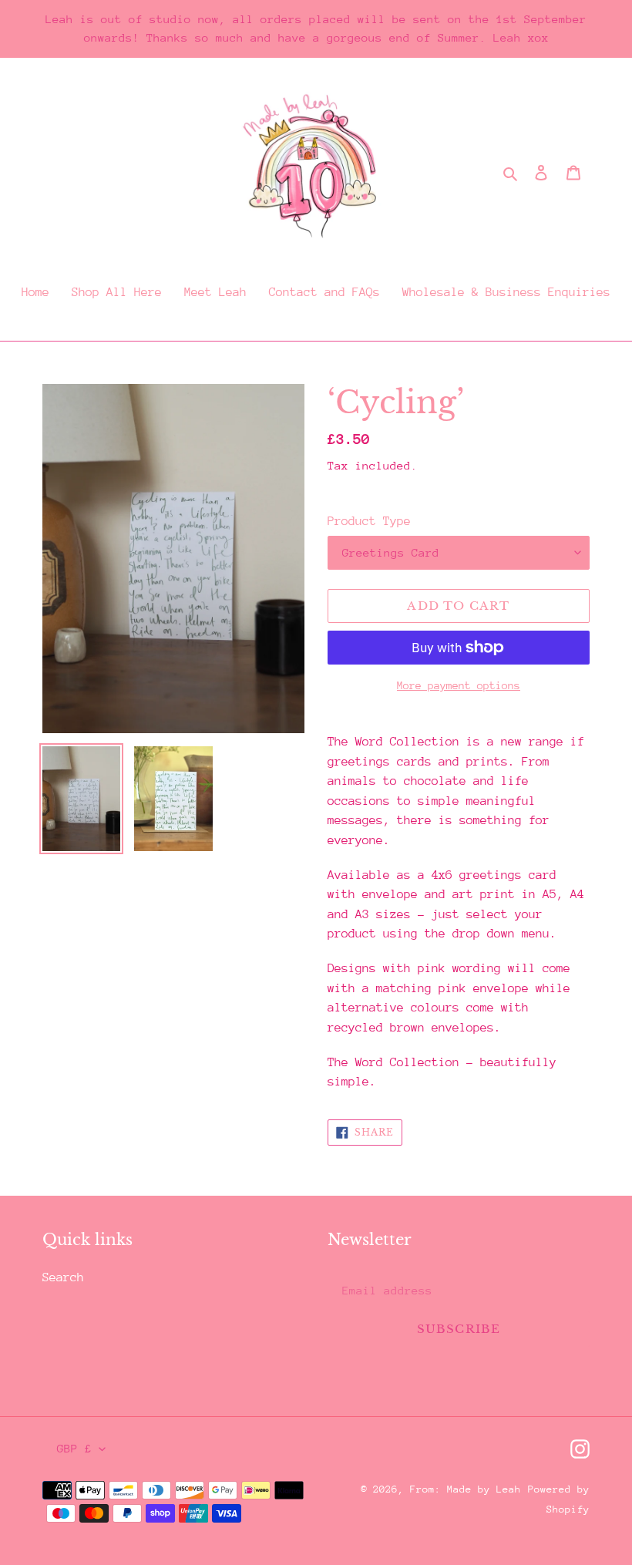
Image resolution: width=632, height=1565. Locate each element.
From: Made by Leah (465, 1489)
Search (63, 1277)
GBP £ (74, 1448)
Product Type (369, 521)
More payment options (458, 685)
